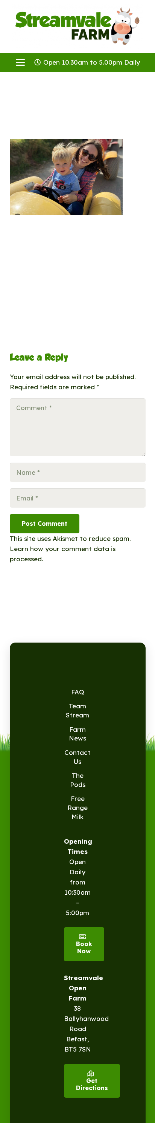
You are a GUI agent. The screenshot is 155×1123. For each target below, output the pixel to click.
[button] (20, 62)
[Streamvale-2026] (77, 26)
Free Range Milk (77, 808)
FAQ (77, 692)
